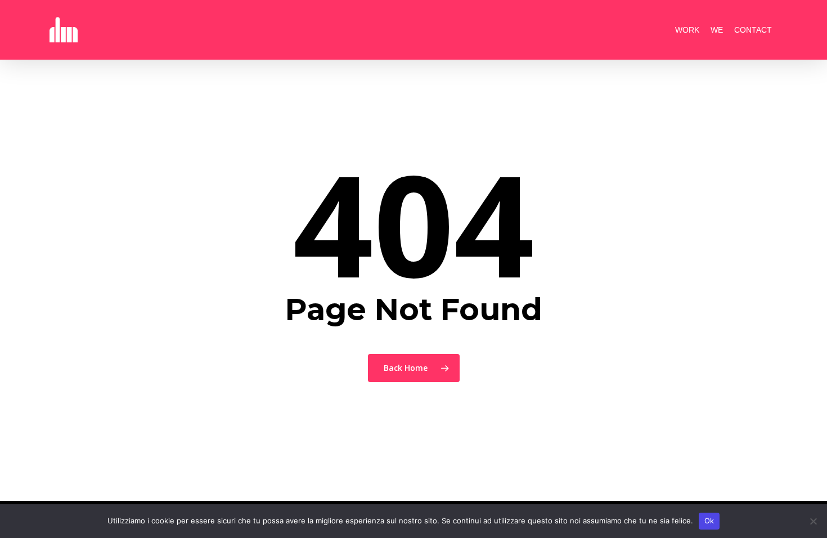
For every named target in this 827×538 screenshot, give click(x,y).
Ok (709, 520)
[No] (813, 521)
